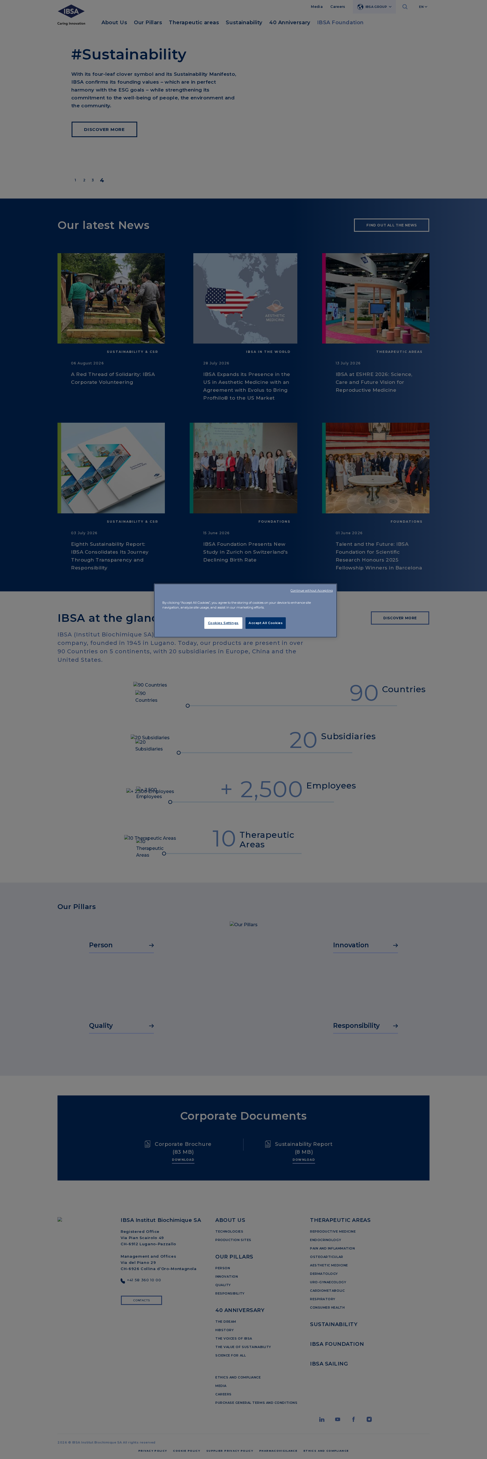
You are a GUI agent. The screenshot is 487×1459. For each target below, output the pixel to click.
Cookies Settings (223, 623)
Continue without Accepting (312, 590)
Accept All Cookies (266, 623)
